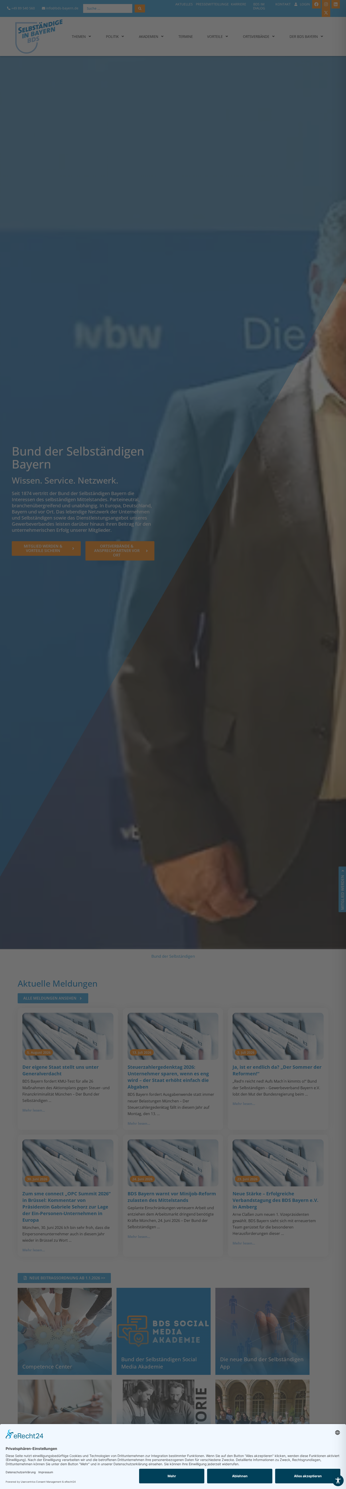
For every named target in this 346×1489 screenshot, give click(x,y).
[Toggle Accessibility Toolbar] (338, 1480)
